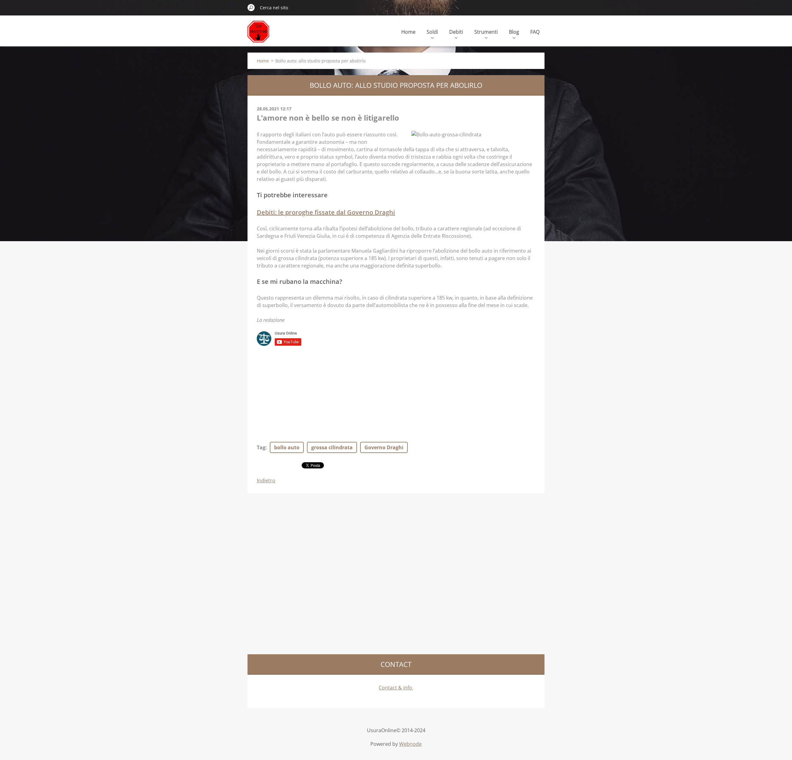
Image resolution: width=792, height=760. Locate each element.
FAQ (535, 31)
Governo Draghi (383, 447)
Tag (261, 447)
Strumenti (486, 31)
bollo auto (286, 447)
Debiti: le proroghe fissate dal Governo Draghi (326, 212)
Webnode (410, 744)
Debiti (456, 31)
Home (408, 31)
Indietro (266, 480)
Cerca (251, 7)
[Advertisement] (396, 391)
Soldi (432, 31)
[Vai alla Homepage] (258, 35)
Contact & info (396, 687)
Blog (514, 31)
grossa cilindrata (332, 447)
